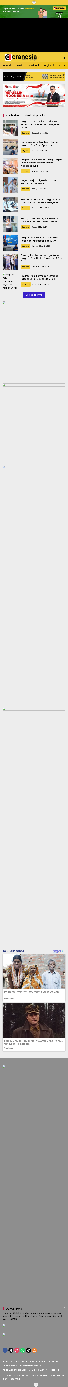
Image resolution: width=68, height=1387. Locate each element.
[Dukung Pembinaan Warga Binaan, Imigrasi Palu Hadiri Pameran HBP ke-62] (10, 262)
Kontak (20, 1361)
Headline (26, 284)
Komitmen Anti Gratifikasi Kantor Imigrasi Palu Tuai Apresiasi (40, 143)
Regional (26, 133)
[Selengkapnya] (64, 1308)
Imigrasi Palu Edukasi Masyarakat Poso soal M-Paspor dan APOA (40, 239)
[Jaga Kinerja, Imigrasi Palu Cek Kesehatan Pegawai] (10, 185)
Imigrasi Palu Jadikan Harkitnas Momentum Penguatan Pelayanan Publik (40, 124)
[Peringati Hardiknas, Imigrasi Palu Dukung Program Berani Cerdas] (10, 224)
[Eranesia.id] (22, 57)
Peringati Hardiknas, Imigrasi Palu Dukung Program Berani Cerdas (40, 220)
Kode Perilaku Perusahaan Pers (20, 1365)
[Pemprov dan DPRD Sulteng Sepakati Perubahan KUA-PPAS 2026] (30, 76)
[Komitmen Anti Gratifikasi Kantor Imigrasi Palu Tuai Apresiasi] (10, 147)
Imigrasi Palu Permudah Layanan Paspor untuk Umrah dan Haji (40, 277)
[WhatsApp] (22, 1350)
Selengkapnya (34, 294)
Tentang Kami (37, 1361)
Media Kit (53, 1369)
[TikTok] (28, 1350)
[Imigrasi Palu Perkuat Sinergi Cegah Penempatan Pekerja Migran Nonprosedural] (10, 166)
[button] (63, 57)
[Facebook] (5, 1350)
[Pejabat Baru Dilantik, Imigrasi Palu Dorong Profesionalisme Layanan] (10, 204)
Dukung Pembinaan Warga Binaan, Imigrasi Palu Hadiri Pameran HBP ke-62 (42, 258)
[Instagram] (16, 1350)
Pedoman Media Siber (15, 1369)
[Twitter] (10, 1350)
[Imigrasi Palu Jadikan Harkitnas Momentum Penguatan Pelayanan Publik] (10, 128)
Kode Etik (54, 1361)
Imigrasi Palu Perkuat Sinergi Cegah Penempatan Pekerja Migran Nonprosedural (41, 162)
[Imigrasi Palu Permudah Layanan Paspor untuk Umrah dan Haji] (10, 281)
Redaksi (7, 1361)
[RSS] (34, 1350)
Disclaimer (38, 1369)
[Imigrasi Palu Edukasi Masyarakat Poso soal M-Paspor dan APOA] (10, 243)
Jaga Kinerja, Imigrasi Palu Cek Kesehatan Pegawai (38, 182)
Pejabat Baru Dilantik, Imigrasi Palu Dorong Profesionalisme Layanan (41, 201)
